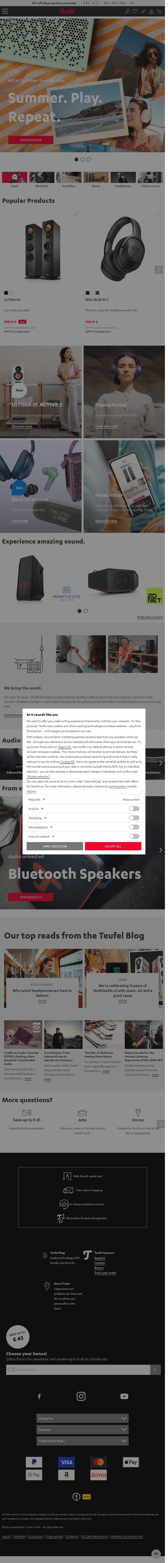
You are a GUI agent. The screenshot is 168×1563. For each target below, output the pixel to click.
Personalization (38, 827)
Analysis (34, 808)
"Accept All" (67, 761)
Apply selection (55, 846)
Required (34, 799)
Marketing (35, 818)
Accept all (113, 846)
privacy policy (117, 786)
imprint (31, 791)
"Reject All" (64, 746)
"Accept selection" (38, 776)
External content (39, 836)
